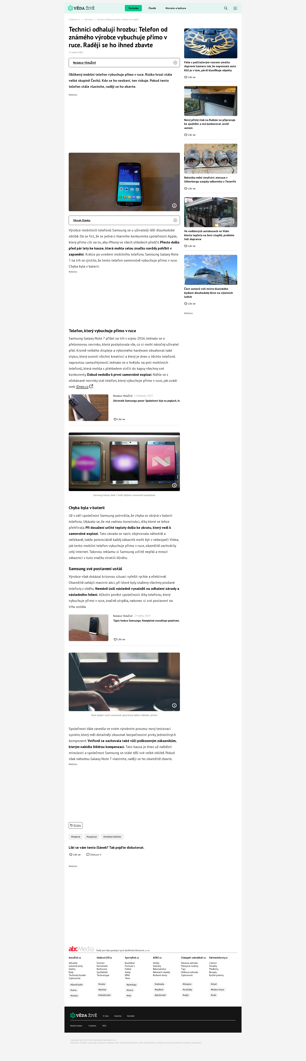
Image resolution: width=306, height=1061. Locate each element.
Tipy (183, 969)
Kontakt (130, 1016)
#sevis (73, 990)
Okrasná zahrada (189, 963)
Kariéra (117, 1016)
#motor (74, 995)
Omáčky (213, 966)
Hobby (156, 963)
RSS (104, 1025)
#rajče (186, 995)
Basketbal (130, 963)
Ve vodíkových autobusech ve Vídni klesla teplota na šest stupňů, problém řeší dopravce (209, 235)
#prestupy (131, 984)
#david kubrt (76, 984)
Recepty (213, 972)
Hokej (128, 972)
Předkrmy (213, 969)
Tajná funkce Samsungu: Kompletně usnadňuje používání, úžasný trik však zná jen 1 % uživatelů (146, 620)
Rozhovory (102, 969)
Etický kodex (76, 1025)
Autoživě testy (76, 966)
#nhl (129, 995)
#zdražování (104, 995)
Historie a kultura (176, 8)
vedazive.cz (74, 19)
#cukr (213, 995)
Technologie (103, 975)
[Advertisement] (124, 121)
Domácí (100, 963)
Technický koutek (77, 975)
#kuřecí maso (217, 989)
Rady (71, 972)
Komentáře (102, 966)
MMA (127, 975)
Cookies (92, 1025)
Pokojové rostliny (189, 966)
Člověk (152, 8)
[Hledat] (226, 8)
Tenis (127, 978)
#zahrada (159, 984)
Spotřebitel (102, 972)
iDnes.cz (82, 386)
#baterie (75, 836)
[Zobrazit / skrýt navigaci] (235, 8)
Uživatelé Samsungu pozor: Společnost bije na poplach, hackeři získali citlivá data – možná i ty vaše (146, 400)
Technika (133, 8)
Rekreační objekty (161, 972)
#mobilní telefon (112, 836)
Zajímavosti (74, 978)
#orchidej (187, 989)
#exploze (92, 836)
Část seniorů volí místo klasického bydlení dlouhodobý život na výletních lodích (208, 292)
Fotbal (128, 969)
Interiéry (157, 966)
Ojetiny (72, 969)
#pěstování (160, 995)
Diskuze (95, 854)
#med (214, 984)
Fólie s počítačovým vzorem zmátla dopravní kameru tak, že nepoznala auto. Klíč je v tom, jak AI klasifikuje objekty (210, 66)
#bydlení (159, 989)
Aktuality (73, 963)
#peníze (102, 989)
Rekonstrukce (159, 969)
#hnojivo (187, 984)
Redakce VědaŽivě (84, 62)
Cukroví (213, 963)
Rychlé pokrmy (216, 975)
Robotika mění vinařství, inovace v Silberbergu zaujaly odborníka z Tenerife (210, 179)
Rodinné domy (160, 975)
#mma (130, 990)
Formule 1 (130, 966)
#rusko (101, 984)
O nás (106, 1016)
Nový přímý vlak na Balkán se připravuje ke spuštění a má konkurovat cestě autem (209, 124)
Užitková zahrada (189, 972)
